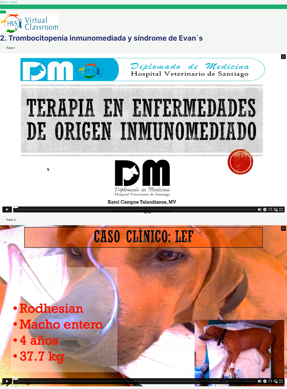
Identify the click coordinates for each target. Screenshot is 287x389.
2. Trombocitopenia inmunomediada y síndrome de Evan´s (40, 6)
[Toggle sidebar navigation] (3, 7)
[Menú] (3, 11)
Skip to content (8, 2)
